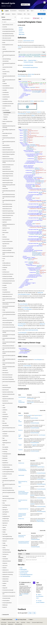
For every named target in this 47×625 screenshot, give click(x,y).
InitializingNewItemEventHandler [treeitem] (8, 315)
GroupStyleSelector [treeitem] (6, 292)
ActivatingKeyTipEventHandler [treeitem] (8, 31)
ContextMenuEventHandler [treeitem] (8, 103)
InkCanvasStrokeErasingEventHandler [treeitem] (8, 360)
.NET (22, 18)
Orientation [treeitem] (4, 433)
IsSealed (20, 425)
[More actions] (45, 18)
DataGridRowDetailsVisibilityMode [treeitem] (8, 197)
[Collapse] (15, 17)
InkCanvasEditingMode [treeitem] (7, 322)
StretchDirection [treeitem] (5, 520)
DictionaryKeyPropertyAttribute (30, 67)
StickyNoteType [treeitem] (5, 518)
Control (19, 47)
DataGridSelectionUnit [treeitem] (7, 208)
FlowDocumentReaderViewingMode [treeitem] (8, 253)
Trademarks (10, 624)
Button (30, 74)
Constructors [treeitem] (6, 114)
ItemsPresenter (23, 573)
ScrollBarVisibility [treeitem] (6, 467)
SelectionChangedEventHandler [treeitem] (8, 493)
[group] (32, 55)
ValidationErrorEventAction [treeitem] (7, 572)
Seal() (19, 486)
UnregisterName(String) (23, 508)
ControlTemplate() (22, 397)
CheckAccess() (21, 463)
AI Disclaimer (3, 622)
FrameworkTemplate (28, 62)
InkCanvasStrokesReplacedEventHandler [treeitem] (8, 367)
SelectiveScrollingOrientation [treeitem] (8, 498)
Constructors (21, 32)
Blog (17, 622)
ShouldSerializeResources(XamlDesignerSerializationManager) (23, 492)
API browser (26, 18)
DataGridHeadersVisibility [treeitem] (7, 173)
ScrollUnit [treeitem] (4, 476)
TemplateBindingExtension (26, 574)
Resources (20, 430)
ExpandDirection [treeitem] (5, 243)
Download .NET (41, 14)
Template (28, 112)
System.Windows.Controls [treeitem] (7, 24)
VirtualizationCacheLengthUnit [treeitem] (8, 596)
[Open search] (41, 11)
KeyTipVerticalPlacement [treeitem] (7, 403)
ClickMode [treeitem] (4, 83)
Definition (21, 27)
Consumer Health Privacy (37, 622)
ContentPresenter (24, 571)
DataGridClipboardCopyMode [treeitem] (8, 154)
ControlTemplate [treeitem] (7, 112)
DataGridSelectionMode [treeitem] (7, 206)
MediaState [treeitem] (4, 418)
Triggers (20, 444)
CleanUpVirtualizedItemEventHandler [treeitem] (8, 80)
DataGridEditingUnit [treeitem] (6, 169)
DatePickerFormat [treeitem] (6, 228)
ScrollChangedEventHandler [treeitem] (8, 471)
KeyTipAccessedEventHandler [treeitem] (8, 394)
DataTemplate (23, 569)
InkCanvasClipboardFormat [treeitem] (8, 320)
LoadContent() (21, 475)
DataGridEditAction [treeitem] (6, 166)
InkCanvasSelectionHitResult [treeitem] (8, 345)
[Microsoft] (2, 11)
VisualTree (20, 449)
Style (33, 74)
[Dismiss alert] (45, 2)
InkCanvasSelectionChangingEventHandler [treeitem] (8, 335)
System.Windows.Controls (28, 40)
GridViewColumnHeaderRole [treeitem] (8, 278)
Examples (21, 29)
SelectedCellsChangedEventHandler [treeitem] (8, 485)
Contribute (23, 622)
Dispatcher (20, 415)
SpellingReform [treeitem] (5, 511)
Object (25, 60)
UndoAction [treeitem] (4, 563)
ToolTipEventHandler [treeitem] (6, 552)
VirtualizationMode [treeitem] (6, 598)
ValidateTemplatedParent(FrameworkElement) (22, 515)
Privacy (28, 622)
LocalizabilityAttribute (28, 65)
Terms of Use (3, 624)
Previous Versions (11, 622)
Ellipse (42, 101)
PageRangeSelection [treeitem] (6, 442)
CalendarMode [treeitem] (5, 61)
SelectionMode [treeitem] (5, 496)
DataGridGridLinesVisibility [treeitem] (7, 171)
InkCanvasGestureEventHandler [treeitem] (8, 328)
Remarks (20, 30)
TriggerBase (34, 444)
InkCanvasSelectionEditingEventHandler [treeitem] (8, 342)
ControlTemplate (22, 76)
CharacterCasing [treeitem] (5, 71)
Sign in (44, 10)
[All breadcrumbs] (19, 18)
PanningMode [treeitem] (5, 447)
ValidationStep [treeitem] (5, 581)
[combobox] (8, 20)
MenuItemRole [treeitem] (5, 425)
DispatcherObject (32, 60)
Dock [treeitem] (3, 234)
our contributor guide (23, 594)
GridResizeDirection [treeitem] (6, 265)
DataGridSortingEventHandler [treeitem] (8, 213)
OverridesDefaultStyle (25, 576)
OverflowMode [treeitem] (5, 435)
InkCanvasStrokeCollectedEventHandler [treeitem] (8, 352)
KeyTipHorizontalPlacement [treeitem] (8, 398)
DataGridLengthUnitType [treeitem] (7, 182)
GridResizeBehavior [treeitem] (6, 263)
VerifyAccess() (21, 518)
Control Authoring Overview (31, 330)
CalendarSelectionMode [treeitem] (7, 67)
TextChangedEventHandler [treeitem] (7, 538)
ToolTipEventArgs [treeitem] (6, 549)
